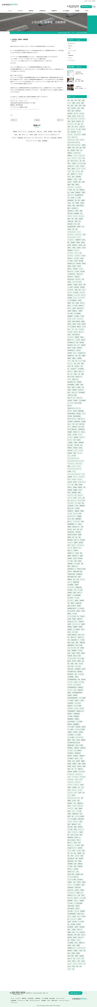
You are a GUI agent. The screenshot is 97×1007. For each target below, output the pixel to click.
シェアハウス (82, 292)
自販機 (74, 453)
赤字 (83, 226)
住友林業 (74, 410)
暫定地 (69, 218)
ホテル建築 (74, 434)
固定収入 (83, 192)
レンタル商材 (74, 305)
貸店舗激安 (75, 489)
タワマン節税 (70, 903)
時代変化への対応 (80, 913)
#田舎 (35, 134)
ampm (77, 871)
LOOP (75, 589)
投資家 (69, 824)
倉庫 (80, 147)
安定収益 (74, 481)
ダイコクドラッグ (71, 774)
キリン (69, 455)
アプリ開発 (82, 639)
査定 (84, 950)
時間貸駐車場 (70, 250)
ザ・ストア (80, 790)
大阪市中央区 (70, 113)
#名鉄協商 (20, 138)
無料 (68, 242)
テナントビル (76, 911)
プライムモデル (70, 503)
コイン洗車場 (70, 260)
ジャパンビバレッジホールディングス (74, 468)
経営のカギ (76, 897)
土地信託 (79, 300)
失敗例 (82, 384)
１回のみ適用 (76, 445)
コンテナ (73, 811)
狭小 (75, 495)
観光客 (74, 592)
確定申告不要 (70, 345)
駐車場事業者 (76, 213)
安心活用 (83, 247)
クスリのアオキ (82, 776)
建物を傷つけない (79, 376)
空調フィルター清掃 (77, 655)
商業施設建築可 (70, 718)
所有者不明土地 (70, 887)
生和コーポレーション (72, 397)
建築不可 (83, 668)
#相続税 (15, 131)
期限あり (74, 961)
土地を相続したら (75, 208)
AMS (83, 792)
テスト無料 (77, 271)
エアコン (69, 379)
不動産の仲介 (81, 621)
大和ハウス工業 (81, 426)
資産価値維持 (70, 900)
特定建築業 (70, 431)
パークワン (78, 171)
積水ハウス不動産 (78, 403)
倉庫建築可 (83, 739)
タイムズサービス (77, 134)
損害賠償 (69, 932)
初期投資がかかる (71, 355)
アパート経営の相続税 (78, 903)
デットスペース (70, 123)
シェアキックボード (81, 481)
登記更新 (77, 202)
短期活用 (69, 800)
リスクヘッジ (74, 790)
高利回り (82, 784)
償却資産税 (70, 771)
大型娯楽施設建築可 (71, 711)
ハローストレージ (80, 545)
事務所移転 (70, 937)
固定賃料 (75, 284)
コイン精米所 (70, 866)
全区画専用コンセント (72, 947)
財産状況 (74, 766)
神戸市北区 (74, 108)
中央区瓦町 (73, 940)
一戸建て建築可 (70, 734)
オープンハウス (70, 403)
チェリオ (73, 466)
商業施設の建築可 (71, 745)
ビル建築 (69, 434)
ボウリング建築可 (71, 726)
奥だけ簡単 (83, 271)
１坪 (75, 503)
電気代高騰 (81, 260)
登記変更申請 (70, 224)
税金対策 (73, 121)
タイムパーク (75, 821)
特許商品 (83, 263)
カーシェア (78, 168)
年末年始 (83, 129)
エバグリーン (76, 784)
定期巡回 (69, 537)
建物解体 (78, 953)
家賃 (82, 563)
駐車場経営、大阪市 (79, 874)
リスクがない (81, 329)
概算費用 (83, 761)
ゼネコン (69, 426)
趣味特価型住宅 (70, 837)
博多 (68, 105)
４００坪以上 (76, 258)
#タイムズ (47, 138)
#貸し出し (39, 131)
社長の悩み (83, 616)
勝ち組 (81, 821)
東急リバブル (79, 397)
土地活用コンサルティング (72, 621)
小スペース (70, 497)
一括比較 (80, 950)
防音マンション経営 (74, 834)
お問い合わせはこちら (86, 6)
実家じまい (77, 758)
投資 (82, 526)
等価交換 (69, 302)
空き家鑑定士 (82, 926)
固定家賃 (78, 242)
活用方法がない (70, 276)
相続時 (69, 566)
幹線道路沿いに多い (80, 711)
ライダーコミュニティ (81, 947)
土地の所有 (78, 350)
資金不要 (74, 163)
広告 (77, 189)
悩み (78, 616)
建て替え (83, 895)
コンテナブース (75, 832)
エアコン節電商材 (76, 629)
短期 (75, 100)
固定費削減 (79, 381)
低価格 (75, 374)
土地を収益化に (80, 879)
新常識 (75, 829)
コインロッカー (78, 187)
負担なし (83, 239)
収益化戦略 (81, 858)
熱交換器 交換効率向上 (72, 634)
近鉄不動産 (78, 413)
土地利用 (79, 792)
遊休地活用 (81, 542)
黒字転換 (74, 618)
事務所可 (69, 739)
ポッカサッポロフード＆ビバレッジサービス (76, 460)
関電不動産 (76, 437)
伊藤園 (69, 466)
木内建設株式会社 (81, 429)
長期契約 (80, 310)
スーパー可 (70, 689)
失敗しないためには (74, 160)
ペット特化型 (77, 845)
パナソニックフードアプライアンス (74, 474)
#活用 (45, 131)
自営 (73, 229)
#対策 (31, 134)
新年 (77, 139)
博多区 (72, 105)
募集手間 (72, 603)
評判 (80, 252)
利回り (78, 800)
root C (69, 500)
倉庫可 (73, 739)
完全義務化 (82, 955)
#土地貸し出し (32, 131)
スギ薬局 (82, 316)
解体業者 (73, 953)
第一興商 (72, 197)
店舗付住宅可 (80, 689)
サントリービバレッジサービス (73, 458)
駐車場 (73, 966)
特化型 (79, 842)
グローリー (75, 476)
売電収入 (80, 524)
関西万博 (69, 595)
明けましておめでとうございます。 (74, 145)
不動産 (69, 126)
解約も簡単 (75, 268)
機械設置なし (70, 179)
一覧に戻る (37, 120)
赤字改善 (69, 618)
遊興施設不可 (70, 705)
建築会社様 (74, 426)
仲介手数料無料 (81, 368)
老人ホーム (83, 295)
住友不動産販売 (81, 392)
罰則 (83, 958)
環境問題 (69, 526)
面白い (77, 166)
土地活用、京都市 (71, 874)
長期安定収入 (74, 824)
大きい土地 (83, 255)
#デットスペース (23, 131)
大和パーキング (70, 195)
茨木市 (78, 363)
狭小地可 (74, 800)
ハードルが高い (81, 674)
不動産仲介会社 (70, 221)
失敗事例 (77, 384)
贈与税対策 (78, 121)
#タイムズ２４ (39, 138)
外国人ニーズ (79, 592)
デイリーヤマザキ (71, 587)
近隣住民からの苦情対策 (72, 534)
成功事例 (73, 387)
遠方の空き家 (82, 932)
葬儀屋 (69, 184)
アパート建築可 (70, 700)
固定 (68, 834)
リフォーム (70, 582)
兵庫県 (82, 108)
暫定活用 (83, 321)
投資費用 (83, 200)
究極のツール (70, 868)
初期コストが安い (71, 508)
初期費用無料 (82, 505)
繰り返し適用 (70, 445)
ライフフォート (80, 318)
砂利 (83, 121)
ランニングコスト (76, 521)
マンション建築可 (82, 697)
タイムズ (79, 131)
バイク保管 (78, 339)
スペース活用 (78, 811)
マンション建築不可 (77, 750)
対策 (68, 129)
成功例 (69, 387)
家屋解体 (75, 950)
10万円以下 (70, 487)
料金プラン (83, 934)
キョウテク (70, 216)
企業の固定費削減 (71, 384)
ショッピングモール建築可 (80, 729)
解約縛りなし (81, 305)
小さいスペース (70, 495)
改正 (74, 579)
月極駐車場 (70, 55)
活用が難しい (70, 258)
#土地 (55, 131)
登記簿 (73, 205)
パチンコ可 (76, 708)
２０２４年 (82, 139)
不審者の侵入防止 (71, 532)
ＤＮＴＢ (79, 916)
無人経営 (74, 497)
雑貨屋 (79, 492)
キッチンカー (79, 479)
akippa (73, 176)
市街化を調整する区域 (72, 671)
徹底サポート (70, 842)
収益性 (83, 850)
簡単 (79, 224)
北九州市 (78, 102)
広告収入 (69, 202)
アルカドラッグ (78, 782)
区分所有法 (77, 890)
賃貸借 (76, 221)
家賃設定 (79, 560)
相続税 (69, 121)
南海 (82, 797)
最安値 (69, 953)
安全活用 (74, 916)
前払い (69, 329)
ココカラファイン (79, 774)
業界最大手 (76, 550)
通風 (79, 537)
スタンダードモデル (81, 500)
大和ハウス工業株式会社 (72, 429)
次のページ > (60, 120)
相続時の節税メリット (72, 568)
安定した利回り (70, 597)
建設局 (75, 826)
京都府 (79, 100)
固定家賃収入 (78, 192)
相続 (83, 160)
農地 (73, 302)
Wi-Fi (68, 637)
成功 (72, 768)
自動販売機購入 (78, 518)
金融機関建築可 (76, 724)
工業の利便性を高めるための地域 (74, 742)
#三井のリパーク (55, 134)
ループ (69, 484)
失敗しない (78, 840)
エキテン (76, 252)
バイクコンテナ (70, 337)
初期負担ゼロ (80, 768)
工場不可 (75, 682)
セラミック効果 (74, 632)
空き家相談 (78, 924)
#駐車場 (60, 138)
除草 (76, 537)
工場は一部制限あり (71, 721)
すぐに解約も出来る (71, 274)
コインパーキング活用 (77, 513)
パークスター (70, 437)
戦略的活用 (80, 863)
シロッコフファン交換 (72, 647)
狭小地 (69, 479)
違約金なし (70, 268)
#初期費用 (44, 141)
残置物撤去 (70, 626)
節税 (68, 855)
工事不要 (74, 308)
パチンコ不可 (81, 682)
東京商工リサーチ (76, 431)
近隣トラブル (79, 929)
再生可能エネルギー (76, 526)
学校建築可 (70, 695)
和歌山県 (73, 168)
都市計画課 (80, 826)
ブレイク (83, 168)
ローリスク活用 (81, 921)
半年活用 (74, 324)
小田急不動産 (70, 421)
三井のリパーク (74, 137)
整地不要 (83, 324)
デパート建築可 (70, 729)
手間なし (69, 334)
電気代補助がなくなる (72, 381)
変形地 (69, 392)
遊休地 (82, 521)
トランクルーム (71, 60)
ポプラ (75, 792)
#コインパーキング (31, 141)
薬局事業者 (75, 771)
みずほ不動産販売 (82, 400)
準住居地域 (70, 713)
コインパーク (81, 216)
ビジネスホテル (70, 289)
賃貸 (77, 966)
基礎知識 (69, 555)
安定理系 (69, 813)
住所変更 (79, 882)
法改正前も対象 (78, 887)
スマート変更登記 (76, 884)
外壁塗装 (79, 660)
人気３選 (76, 505)
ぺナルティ (78, 958)
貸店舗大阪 (80, 487)
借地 (79, 123)
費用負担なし (74, 245)
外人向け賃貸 (75, 292)
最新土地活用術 (81, 818)
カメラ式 (83, 326)
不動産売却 (79, 853)
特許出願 (69, 310)
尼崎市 (78, 108)
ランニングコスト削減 (72, 616)
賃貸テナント (81, 371)
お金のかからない (79, 274)
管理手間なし (70, 950)
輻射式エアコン (81, 637)
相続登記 (79, 226)
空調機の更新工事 (71, 645)
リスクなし (81, 268)
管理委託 (83, 355)
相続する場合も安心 (76, 334)
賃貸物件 (75, 371)
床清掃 (69, 653)
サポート (74, 353)
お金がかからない (77, 152)
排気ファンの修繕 (79, 645)
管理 (78, 529)
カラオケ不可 (70, 708)
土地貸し (82, 258)
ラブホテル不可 (78, 703)
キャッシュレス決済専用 (79, 816)
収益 (73, 969)
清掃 (73, 537)
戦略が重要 (82, 600)
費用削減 (69, 613)
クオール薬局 (70, 313)
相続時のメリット (75, 566)
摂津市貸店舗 (74, 492)
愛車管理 (78, 945)
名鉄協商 (83, 134)
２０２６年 (77, 855)
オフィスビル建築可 (77, 705)
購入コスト (70, 521)
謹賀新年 (83, 145)
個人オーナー (81, 331)
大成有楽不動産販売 (71, 413)
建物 (77, 147)
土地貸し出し (82, 126)
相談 (80, 966)
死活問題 (82, 890)
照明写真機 (80, 866)
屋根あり (82, 337)
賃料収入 (80, 284)
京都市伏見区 (78, 110)
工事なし (75, 179)
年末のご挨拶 (81, 424)
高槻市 (82, 363)
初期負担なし (74, 310)
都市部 (69, 816)
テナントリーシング (76, 624)
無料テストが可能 (71, 376)
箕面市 (82, 845)
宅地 (71, 853)
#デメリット (25, 134)
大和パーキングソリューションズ (74, 797)
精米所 (75, 866)
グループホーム (70, 255)
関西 (79, 181)
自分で (75, 224)
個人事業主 (70, 453)
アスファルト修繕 (80, 658)
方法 (75, 123)
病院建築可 (75, 695)
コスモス (80, 779)
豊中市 (69, 545)
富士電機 (69, 471)
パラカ (69, 137)
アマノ (69, 795)
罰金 (74, 958)
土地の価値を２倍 (71, 858)
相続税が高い (79, 347)
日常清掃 (73, 653)
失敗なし (69, 305)
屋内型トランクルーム (77, 547)
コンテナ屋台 (70, 829)
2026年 (82, 855)
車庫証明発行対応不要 (72, 608)
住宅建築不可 (83, 747)
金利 (68, 919)
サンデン (74, 471)
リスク (78, 345)
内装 (68, 663)
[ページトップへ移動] (85, 993)
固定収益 (79, 247)
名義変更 (83, 882)
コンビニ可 (70, 684)
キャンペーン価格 (82, 360)
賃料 (72, 366)
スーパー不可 (70, 682)
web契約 (77, 553)
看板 (74, 189)
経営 (76, 355)
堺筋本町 (74, 937)
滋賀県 (69, 168)
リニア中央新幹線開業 (76, 595)
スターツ (83, 413)
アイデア (74, 963)
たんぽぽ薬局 (76, 316)
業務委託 (69, 358)
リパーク (75, 155)
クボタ (83, 474)
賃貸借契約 (73, 242)
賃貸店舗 (74, 487)
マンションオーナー (71, 892)
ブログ (11, 115)
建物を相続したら (71, 210)
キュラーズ (70, 547)
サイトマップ (14, 1002)
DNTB (75, 439)
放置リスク (70, 958)
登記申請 (69, 205)
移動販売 (82, 510)
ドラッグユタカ (75, 776)
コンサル (69, 969)
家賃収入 (69, 247)
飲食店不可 (70, 755)
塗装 (83, 660)
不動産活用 (70, 558)
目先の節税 (74, 921)
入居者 (75, 560)
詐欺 (81, 445)
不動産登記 (70, 882)
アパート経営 (70, 560)
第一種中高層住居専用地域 (77, 692)
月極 (68, 100)
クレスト (75, 450)
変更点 (72, 855)
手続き (74, 882)
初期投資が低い (80, 803)
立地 (79, 787)
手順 (81, 758)
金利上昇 (83, 916)
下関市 (84, 105)
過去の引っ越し (70, 890)
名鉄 (73, 171)
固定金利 (69, 921)
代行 (77, 932)
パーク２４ (81, 450)
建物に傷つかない (80, 308)
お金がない (83, 166)
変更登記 (76, 955)
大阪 (68, 197)
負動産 (79, 763)
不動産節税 (82, 900)
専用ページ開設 (77, 934)
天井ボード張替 (70, 666)
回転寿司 (77, 184)
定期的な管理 (70, 934)
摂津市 (69, 492)
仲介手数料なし (73, 368)
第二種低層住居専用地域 (72, 687)
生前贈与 (81, 555)
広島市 (76, 105)
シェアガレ (78, 940)
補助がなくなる (75, 379)
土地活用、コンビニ (71, 871)
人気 (84, 963)
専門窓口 (76, 926)
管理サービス (76, 539)
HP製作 (77, 642)
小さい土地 (74, 479)
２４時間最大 (70, 442)
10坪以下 (80, 489)
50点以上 (83, 431)
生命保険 (74, 558)
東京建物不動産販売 (77, 416)
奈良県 (69, 110)
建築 (72, 218)
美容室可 (69, 692)
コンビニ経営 (70, 287)
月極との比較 (70, 213)
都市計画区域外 (70, 674)
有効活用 (69, 116)
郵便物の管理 (70, 539)
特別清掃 (78, 653)
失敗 (68, 160)
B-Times (69, 176)
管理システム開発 (71, 642)
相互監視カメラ (81, 942)
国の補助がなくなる (71, 263)
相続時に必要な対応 (80, 205)
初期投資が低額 (78, 587)
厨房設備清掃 (74, 650)
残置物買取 (75, 626)
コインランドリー (71, 187)
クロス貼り (81, 663)
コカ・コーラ (79, 453)
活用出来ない (77, 276)
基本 (83, 503)
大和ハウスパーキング (72, 516)
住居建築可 (77, 718)
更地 (68, 150)
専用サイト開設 (70, 955)
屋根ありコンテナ (71, 339)
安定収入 (74, 247)
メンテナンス (70, 542)
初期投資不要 (78, 239)
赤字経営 (69, 229)
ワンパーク (75, 216)
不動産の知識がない (71, 350)
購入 (83, 387)
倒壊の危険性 (78, 532)
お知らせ (70, 45)
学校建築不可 (75, 755)
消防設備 (82, 647)
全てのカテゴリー (72, 43)
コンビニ (70, 57)
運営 (79, 355)
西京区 (77, 210)
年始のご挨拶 (70, 450)
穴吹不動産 (70, 416)
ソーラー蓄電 (78, 197)
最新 (72, 816)
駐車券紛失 (75, 447)
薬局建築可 (70, 724)
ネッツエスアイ (81, 476)
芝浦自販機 (70, 476)
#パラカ (14, 138)
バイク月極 (70, 189)
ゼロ (75, 768)
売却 (83, 279)
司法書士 (82, 884)
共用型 (73, 945)
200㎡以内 (69, 571)
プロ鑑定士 (74, 929)
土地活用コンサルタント (72, 847)
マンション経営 (77, 563)
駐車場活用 (70, 447)
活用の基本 (83, 679)
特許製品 (74, 266)
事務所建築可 (70, 747)
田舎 (79, 129)
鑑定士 (69, 929)
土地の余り (70, 181)
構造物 (79, 576)
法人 (83, 116)
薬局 (69, 53)
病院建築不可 (82, 755)
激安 (84, 487)
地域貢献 (79, 861)
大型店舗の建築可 (76, 713)
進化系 (76, 942)
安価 (68, 374)
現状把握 (69, 766)
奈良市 (73, 110)
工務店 (76, 663)
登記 (73, 202)
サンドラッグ (70, 784)
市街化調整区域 (78, 668)
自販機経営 (79, 516)
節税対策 (69, 347)
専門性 (73, 850)
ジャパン (74, 318)
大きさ (82, 787)
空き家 (74, 529)
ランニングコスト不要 (81, 163)
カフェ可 (74, 689)
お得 (79, 374)
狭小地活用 (70, 481)
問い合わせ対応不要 (71, 610)
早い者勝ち (78, 387)
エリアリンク (74, 158)
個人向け (75, 331)
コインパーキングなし (72, 237)
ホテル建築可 (70, 716)
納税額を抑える (75, 555)
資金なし (69, 163)
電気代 (82, 374)
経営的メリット (78, 837)
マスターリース (81, 829)
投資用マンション (79, 892)
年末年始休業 (73, 131)
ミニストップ (70, 792)
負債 (75, 345)
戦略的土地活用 (70, 861)
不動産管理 (79, 358)
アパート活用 (79, 589)
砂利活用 (79, 324)
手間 (68, 603)
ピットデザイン (70, 252)
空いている (76, 113)
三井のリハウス (74, 392)
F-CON (69, 639)
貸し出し (76, 126)
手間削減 (78, 610)
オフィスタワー (70, 600)
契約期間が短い (70, 510)
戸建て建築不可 (70, 753)
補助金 (84, 766)
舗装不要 (79, 326)
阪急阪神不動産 (77, 421)
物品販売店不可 (78, 753)
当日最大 (75, 442)
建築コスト (78, 908)
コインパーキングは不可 (76, 281)
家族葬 (73, 184)
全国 (75, 200)
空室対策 (76, 600)
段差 (68, 174)
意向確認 (83, 763)
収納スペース (70, 550)
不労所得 (69, 321)
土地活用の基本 (70, 505)
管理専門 (75, 542)
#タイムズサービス (29, 138)
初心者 (79, 503)
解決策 (75, 842)
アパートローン (73, 919)
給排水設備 (70, 655)
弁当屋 (83, 181)
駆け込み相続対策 (71, 908)
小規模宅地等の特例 (71, 574)
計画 (68, 924)
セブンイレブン (70, 234)
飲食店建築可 (76, 716)
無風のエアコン (73, 637)
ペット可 (69, 850)
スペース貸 (70, 513)
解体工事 (74, 660)
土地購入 (69, 389)
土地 (82, 123)
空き (68, 368)
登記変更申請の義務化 (72, 226)
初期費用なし (70, 155)
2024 (73, 424)
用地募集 (76, 584)
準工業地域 (75, 732)
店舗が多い (77, 700)
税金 (83, 853)
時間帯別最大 (81, 442)
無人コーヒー (73, 500)
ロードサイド (77, 255)
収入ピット (74, 545)
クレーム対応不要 (80, 608)
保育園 (76, 289)
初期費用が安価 (75, 813)
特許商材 (69, 266)
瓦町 (68, 940)
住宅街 (84, 234)
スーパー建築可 (78, 734)
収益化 (75, 863)
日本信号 (73, 795)
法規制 (76, 808)
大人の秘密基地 (70, 942)
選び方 (81, 813)
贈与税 (77, 150)
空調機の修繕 (82, 642)
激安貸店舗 (70, 489)
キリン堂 (69, 318)
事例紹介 (81, 832)
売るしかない (78, 279)
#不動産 (50, 131)
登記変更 (82, 202)
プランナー (70, 963)
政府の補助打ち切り (71, 342)
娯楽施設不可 (80, 687)
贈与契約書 (80, 558)
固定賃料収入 (82, 189)
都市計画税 (70, 353)
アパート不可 (70, 750)
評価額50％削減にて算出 (77, 571)
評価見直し (78, 905)
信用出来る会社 (70, 668)
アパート (83, 289)
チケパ (73, 329)
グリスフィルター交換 (72, 658)
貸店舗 (76, 484)
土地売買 (69, 624)
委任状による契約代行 (72, 605)
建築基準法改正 (76, 582)
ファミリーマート (78, 234)
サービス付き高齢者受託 (72, 300)
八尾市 (80, 179)
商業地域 (83, 726)
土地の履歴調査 (70, 676)
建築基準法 (70, 579)
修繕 (79, 895)
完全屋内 (69, 945)
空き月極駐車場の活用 (79, 195)
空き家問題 (73, 924)
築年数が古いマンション (72, 895)
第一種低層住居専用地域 (72, 679)
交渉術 (69, 790)
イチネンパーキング (71, 139)
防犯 (75, 861)
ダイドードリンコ (79, 463)
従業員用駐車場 (70, 200)
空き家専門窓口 (70, 926)
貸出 (79, 221)
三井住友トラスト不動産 (72, 395)
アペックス (78, 466)
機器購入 (74, 358)
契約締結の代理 (78, 603)
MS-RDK (69, 632)
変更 (68, 853)
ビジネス (79, 497)
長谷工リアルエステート (72, 418)
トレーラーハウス (81, 297)
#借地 (59, 131)
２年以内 (69, 961)
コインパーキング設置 (72, 879)
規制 (75, 674)
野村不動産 (70, 400)
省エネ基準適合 (70, 584)
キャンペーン (70, 363)
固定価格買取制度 (71, 524)
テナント (69, 360)
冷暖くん (83, 629)
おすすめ (69, 966)
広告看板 (77, 302)
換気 (81, 529)
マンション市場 (82, 897)
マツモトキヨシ (70, 779)
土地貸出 (72, 192)
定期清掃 (83, 653)
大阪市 (78, 961)
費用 (79, 200)
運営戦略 (80, 808)
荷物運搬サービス (71, 553)
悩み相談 (74, 347)
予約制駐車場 (78, 176)
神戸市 (69, 108)
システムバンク (82, 155)
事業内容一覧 (79, 618)
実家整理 (80, 626)
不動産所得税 (70, 563)
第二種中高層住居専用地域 (72, 697)
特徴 (79, 679)
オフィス (74, 297)
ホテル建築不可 (70, 758)
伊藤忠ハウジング (81, 418)
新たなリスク (70, 897)
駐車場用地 (74, 389)
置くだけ (69, 308)
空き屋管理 (70, 629)
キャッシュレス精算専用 (72, 818)
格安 (76, 360)
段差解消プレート (74, 174)
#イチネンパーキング (44, 134)
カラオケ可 (82, 708)
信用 (80, 160)
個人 (68, 118)
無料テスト (83, 302)
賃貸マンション (70, 845)
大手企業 (75, 260)
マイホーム (83, 579)
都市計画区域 (79, 671)
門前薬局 (69, 787)
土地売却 (69, 281)
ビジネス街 (77, 597)
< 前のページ (13, 120)
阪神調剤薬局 (70, 316)
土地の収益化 (70, 589)
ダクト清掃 (80, 650)
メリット (69, 102)
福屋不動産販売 (81, 410)
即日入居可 (77, 366)
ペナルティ (70, 884)
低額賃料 (80, 484)
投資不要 (69, 324)
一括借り (69, 832)
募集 (73, 360)
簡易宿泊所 (83, 287)
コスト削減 (74, 613)
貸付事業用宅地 (79, 574)
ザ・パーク (80, 434)
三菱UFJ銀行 (75, 400)
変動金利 (79, 919)
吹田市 (81, 834)
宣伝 (68, 192)
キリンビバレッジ (71, 463)
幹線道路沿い (70, 284)
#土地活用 (53, 138)
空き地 (73, 147)
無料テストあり (70, 271)
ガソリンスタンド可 (79, 737)
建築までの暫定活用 (76, 321)
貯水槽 (69, 650)
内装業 (72, 663)
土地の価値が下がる (81, 353)
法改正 (77, 579)
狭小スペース (80, 495)
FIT (76, 524)
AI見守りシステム (81, 634)
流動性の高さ (70, 803)
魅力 (75, 803)
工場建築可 (70, 732)
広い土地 (79, 116)
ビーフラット (76, 250)
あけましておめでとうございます (74, 142)
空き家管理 (83, 539)
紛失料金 (80, 447)
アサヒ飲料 (74, 455)
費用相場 (78, 761)
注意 (81, 213)
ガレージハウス (77, 295)
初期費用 (69, 147)
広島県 (80, 105)
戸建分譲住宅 (76, 287)
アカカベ (69, 776)
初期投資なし (70, 152)
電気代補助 (82, 342)
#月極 (39, 141)
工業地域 (78, 739)
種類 (84, 284)
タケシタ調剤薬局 (77, 313)
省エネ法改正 (70, 911)
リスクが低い (70, 331)
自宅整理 (69, 761)
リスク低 (74, 805)
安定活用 (69, 245)
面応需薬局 (74, 787)
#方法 (16, 134)
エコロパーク (82, 437)
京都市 (83, 100)
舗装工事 (69, 660)
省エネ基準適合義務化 (72, 913)
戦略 (76, 858)
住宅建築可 (81, 732)
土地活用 (83, 961)
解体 (82, 171)
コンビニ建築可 (79, 721)
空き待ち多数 (70, 826)
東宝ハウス (70, 405)
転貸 (76, 229)
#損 (20, 134)
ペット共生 (78, 850)
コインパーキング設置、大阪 (73, 876)
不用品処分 (79, 766)
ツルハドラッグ (70, 782)
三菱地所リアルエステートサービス (74, 408)
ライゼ (69, 158)
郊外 (81, 150)
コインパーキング (72, 50)
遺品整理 (83, 624)
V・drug (76, 779)
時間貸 (81, 210)
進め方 (73, 761)
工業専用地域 (76, 747)
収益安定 (83, 242)
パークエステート (71, 239)
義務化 (69, 208)
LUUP (72, 484)
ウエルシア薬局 (81, 771)
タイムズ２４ (70, 134)
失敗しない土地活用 (71, 840)
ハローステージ (70, 808)
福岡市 (82, 102)
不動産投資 (70, 592)
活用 (72, 126)
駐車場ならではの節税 (81, 568)
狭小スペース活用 (71, 518)
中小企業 (83, 610)
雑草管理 (79, 605)
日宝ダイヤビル (81, 937)
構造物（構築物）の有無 (72, 576)
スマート (79, 237)
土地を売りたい (81, 389)
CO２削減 (79, 266)
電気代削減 (78, 263)
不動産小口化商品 (71, 905)
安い (71, 374)
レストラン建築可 (71, 737)
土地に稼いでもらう (71, 166)
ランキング (80, 963)
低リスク (69, 916)
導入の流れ (70, 529)
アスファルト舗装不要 (72, 326)
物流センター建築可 (79, 745)
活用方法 (74, 116)
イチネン (69, 171)
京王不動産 (83, 421)
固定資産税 (73, 150)
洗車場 (76, 218)
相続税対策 (83, 345)
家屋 (75, 853)
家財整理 (69, 763)
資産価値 (79, 534)
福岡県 (73, 102)
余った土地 (82, 113)
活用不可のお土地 (71, 279)
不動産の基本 (78, 726)
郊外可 (79, 824)
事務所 (84, 147)
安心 (76, 329)
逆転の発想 (80, 847)
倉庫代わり (83, 339)
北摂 (75, 363)
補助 (77, 342)
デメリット (73, 129)
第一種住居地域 (70, 703)
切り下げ (80, 174)
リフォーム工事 (78, 666)
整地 (84, 245)
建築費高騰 (83, 911)
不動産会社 (81, 218)
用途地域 (76, 676)
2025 (77, 424)
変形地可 (69, 805)
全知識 (69, 811)
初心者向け (78, 508)
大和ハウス (70, 410)
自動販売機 (77, 510)
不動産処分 (74, 763)
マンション (70, 292)
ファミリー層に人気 (77, 684)
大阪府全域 (75, 181)
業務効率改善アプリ (75, 639)
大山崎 (69, 366)
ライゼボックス (80, 805)
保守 (78, 647)
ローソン (79, 231)
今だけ (82, 366)
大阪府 (72, 100)
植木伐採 (80, 245)
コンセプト (70, 821)
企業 (83, 497)
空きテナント (70, 371)
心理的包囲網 (70, 863)
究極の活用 (76, 868)
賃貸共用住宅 (70, 295)
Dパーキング (70, 439)
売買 (79, 289)
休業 (68, 131)
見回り (73, 932)
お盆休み (82, 700)
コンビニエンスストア (72, 231)
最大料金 (78, 439)
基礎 (81, 553)
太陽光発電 (70, 297)
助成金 (69, 768)
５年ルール (76, 900)
